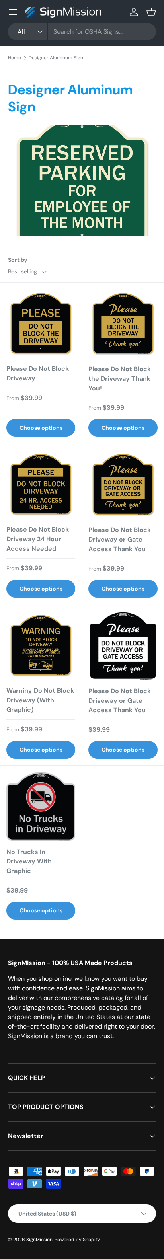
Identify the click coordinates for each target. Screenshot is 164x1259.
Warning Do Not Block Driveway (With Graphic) (40, 700)
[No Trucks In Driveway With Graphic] (40, 806)
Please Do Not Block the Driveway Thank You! (119, 378)
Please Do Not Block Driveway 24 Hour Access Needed (37, 539)
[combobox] (82, 31)
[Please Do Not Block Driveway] (40, 323)
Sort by (17, 259)
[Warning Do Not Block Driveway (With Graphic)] (40, 645)
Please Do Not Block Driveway (37, 373)
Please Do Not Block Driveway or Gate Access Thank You (119, 539)
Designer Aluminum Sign (56, 58)
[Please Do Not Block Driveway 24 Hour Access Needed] (40, 484)
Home (14, 58)
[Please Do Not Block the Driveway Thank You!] (123, 323)
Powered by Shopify (77, 1239)
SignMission (39, 1239)
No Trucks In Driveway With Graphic (29, 861)
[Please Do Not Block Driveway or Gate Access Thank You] (123, 484)
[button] (151, 12)
